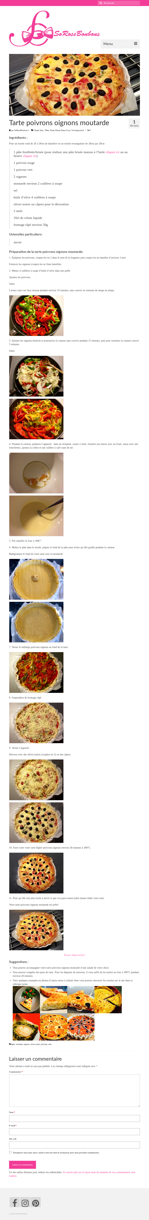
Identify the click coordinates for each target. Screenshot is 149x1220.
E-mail (13, 1125)
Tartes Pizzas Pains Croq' (60, 130)
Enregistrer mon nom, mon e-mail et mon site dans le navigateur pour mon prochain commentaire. (56, 1153)
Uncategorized (78, 130)
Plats (47, 130)
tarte (49, 1044)
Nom (12, 1112)
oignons (26, 1044)
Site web (12, 1139)
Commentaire (16, 1072)
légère (13, 1044)
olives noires (35, 1044)
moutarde (19, 1044)
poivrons (44, 1044)
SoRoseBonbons (21, 130)
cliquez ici (112, 152)
